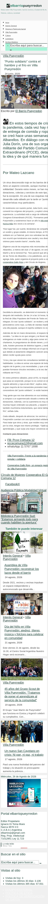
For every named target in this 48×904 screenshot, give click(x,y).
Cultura (8, 35)
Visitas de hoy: (13, 878)
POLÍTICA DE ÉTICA (18, 893)
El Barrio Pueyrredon (28, 111)
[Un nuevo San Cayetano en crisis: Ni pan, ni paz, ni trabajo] (22, 741)
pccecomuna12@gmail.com (25, 443)
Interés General (11, 26)
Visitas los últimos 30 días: (20, 881)
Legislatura (9, 39)
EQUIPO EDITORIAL (18, 889)
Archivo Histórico (11, 42)
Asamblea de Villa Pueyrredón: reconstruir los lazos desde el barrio (21, 568)
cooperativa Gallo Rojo (13, 262)
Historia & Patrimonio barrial (15, 29)
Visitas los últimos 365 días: (20, 883)
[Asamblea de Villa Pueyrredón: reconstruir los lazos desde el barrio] (22, 552)
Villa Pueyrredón (11, 32)
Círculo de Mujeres (13, 474)
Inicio (7, 22)
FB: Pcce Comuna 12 (20, 439)
